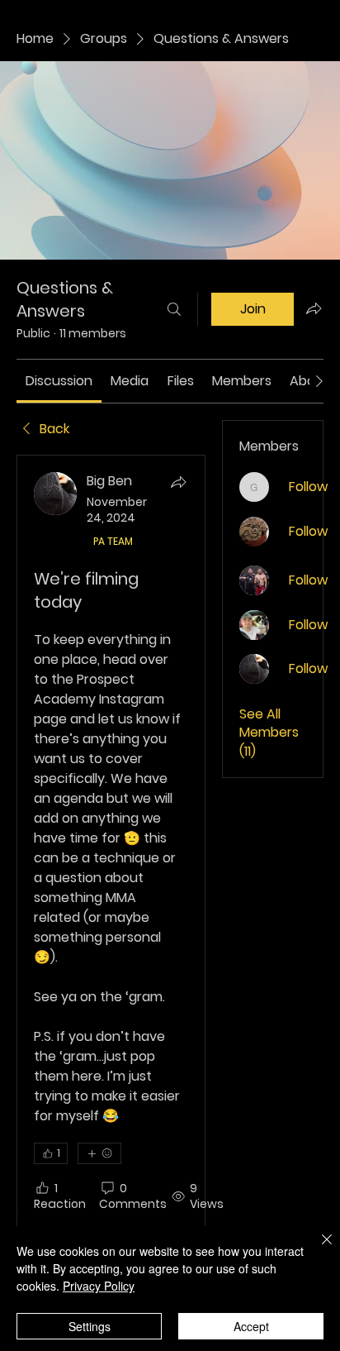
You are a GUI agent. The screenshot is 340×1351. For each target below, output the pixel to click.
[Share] (178, 482)
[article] (111, 878)
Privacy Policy (99, 1285)
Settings (89, 1326)
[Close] (317, 1249)
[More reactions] (99, 1153)
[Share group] (313, 308)
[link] (59, 380)
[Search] (174, 309)
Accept (251, 1326)
